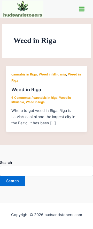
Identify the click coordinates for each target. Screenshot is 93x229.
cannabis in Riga (24, 74)
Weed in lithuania (52, 74)
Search (6, 162)
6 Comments (21, 98)
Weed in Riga (26, 89)
